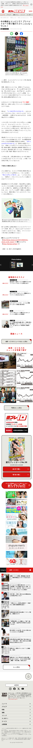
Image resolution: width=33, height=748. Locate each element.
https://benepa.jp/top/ (10, 244)
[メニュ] (30, 11)
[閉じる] (31, 4)
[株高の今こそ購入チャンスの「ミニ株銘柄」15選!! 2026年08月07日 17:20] (8, 377)
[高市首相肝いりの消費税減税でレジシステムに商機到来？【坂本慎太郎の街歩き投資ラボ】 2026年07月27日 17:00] (25, 394)
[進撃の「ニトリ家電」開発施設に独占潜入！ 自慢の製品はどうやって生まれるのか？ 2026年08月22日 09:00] (8, 360)
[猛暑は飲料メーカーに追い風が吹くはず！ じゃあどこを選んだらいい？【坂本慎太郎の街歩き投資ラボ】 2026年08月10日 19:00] (25, 360)
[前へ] (1, 265)
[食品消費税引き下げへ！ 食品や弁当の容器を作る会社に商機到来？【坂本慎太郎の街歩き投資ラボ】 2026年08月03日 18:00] (25, 377)
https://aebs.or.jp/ (12, 699)
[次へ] (32, 265)
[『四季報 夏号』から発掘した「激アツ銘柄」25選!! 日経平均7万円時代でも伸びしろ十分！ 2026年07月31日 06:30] (8, 394)
